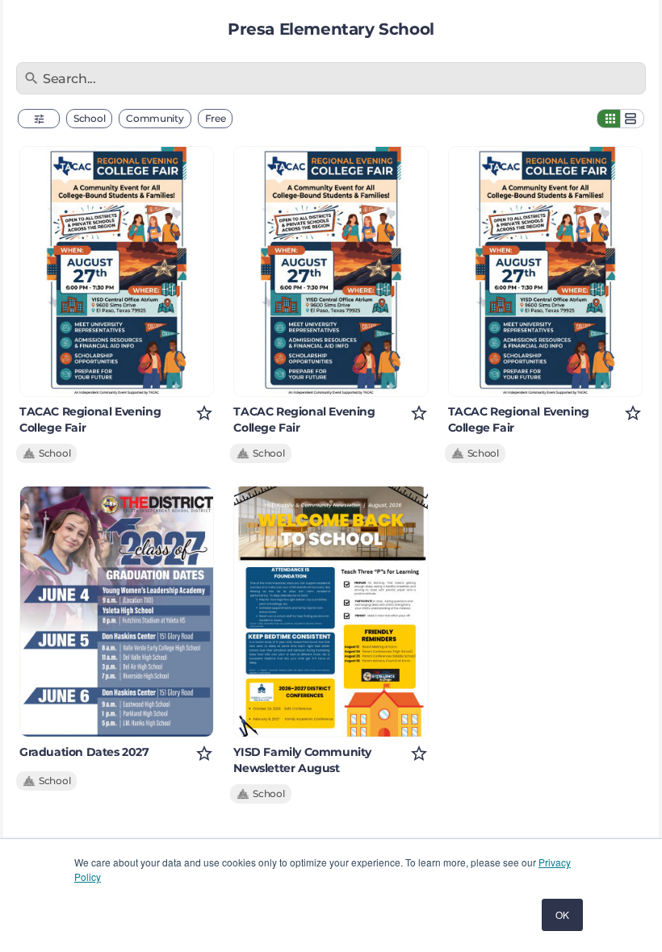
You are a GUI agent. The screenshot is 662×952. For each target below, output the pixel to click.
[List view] (632, 118)
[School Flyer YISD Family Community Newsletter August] (330, 611)
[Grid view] (609, 118)
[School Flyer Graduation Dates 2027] (116, 611)
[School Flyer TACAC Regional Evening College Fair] (116, 271)
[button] (39, 118)
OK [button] (562, 914)
